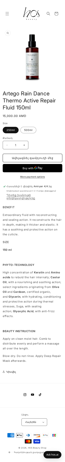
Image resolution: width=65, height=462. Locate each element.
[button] (7, 14)
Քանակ (7, 138)
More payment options (32, 176)
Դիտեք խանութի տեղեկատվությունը (20, 196)
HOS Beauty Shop (37, 448)
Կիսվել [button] (11, 371)
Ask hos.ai (52, 454)
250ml (10, 129)
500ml (28, 129)
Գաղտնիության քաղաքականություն (35, 452)
